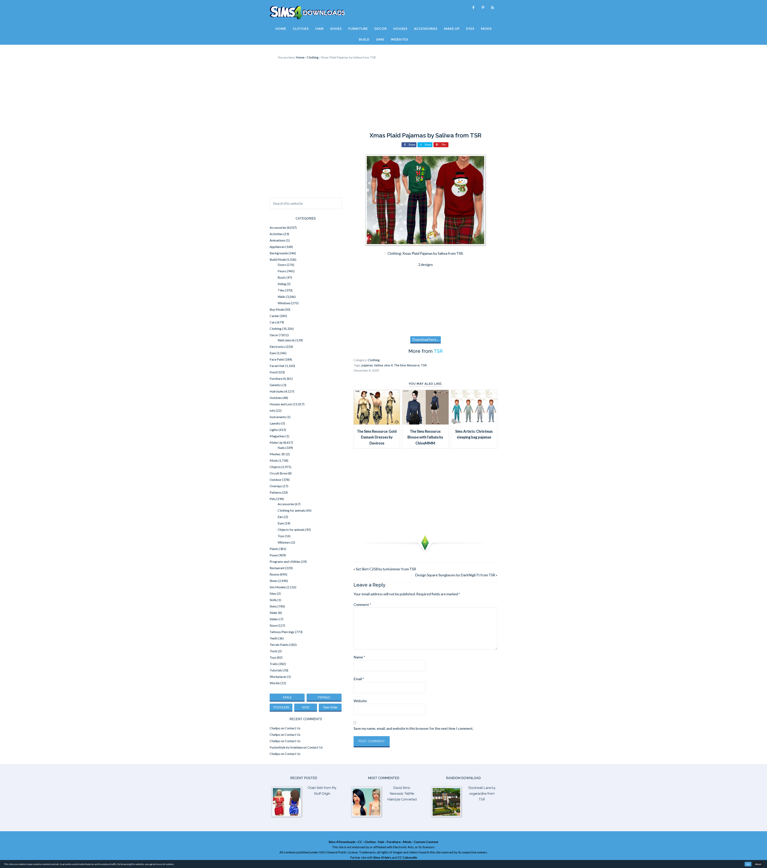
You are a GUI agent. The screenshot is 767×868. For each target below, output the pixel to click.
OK (748, 864)
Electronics (277, 346)
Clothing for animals (291, 510)
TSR (438, 351)
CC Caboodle (407, 857)
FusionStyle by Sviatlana (286, 747)
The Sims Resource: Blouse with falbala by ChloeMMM (425, 437)
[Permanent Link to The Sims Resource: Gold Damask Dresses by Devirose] (377, 423)
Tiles (281, 290)
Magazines (277, 436)
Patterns (275, 492)
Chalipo (275, 728)
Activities (276, 234)
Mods (274, 460)
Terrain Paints (279, 644)
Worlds (275, 683)
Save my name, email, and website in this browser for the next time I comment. (413, 728)
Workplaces (278, 676)
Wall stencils (286, 340)
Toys (281, 536)
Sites (273, 593)
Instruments (278, 417)
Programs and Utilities (285, 561)
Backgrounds (279, 253)
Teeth (273, 638)
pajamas (367, 365)
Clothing (374, 360)
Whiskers (284, 542)
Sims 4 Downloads (307, 12)
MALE (287, 697)
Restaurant (277, 568)
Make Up (276, 442)
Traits (274, 664)
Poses (274, 555)
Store (273, 625)
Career (274, 316)
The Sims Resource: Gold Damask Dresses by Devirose (377, 437)
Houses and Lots (281, 404)
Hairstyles (277, 391)
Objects (275, 467)
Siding (282, 284)
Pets (273, 499)
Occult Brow (278, 473)
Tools (273, 651)
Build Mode (278, 259)
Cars (273, 322)
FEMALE (324, 697)
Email (359, 679)
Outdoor (276, 479)
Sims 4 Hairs (382, 857)
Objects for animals (291, 529)
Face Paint (277, 359)
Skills (273, 600)
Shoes (274, 581)
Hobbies (276, 398)
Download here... (425, 339)
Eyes (273, 353)
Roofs (282, 277)
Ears (281, 517)
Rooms (274, 574)
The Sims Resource (407, 365)
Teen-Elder (330, 707)
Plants (274, 549)
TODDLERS (281, 707)
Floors (282, 271)
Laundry (275, 423)
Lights (274, 430)
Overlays (276, 486)
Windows (284, 303)
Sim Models (278, 587)
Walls (281, 296)
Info (272, 410)
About (758, 864)
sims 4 (388, 365)
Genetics (276, 385)
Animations (277, 240)
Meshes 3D (277, 454)
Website (360, 701)
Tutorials (276, 670)
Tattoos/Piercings (282, 632)
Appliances (277, 247)
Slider (273, 612)
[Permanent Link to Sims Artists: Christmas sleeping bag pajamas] (474, 423)
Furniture (276, 378)
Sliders (274, 619)
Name (359, 657)
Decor (274, 335)
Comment (362, 604)
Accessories (278, 227)
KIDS (305, 707)
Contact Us (292, 728)
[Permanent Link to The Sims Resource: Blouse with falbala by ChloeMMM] (425, 423)
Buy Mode (277, 309)
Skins (273, 606)
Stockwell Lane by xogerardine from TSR (482, 793)
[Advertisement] (383, 96)
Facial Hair (277, 366)
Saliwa (378, 365)
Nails (281, 447)
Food (273, 372)
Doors (282, 264)
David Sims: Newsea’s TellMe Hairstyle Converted (402, 793)
